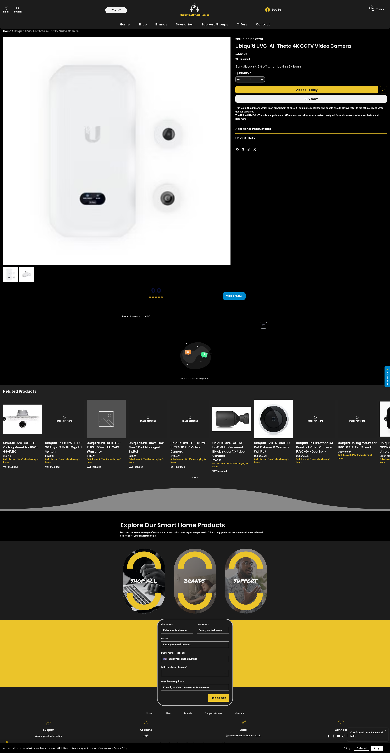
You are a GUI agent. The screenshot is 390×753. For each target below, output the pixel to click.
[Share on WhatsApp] (249, 149)
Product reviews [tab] (131, 316)
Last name (203, 624)
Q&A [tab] (147, 316)
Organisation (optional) (172, 681)
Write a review (234, 295)
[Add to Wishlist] (383, 89)
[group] (195, 436)
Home (7, 31)
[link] (371, 8)
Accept (377, 748)
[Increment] (262, 79)
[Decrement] (238, 79)
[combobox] (195, 673)
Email (164, 638)
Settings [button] (347, 748)
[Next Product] (386, 419)
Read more (240, 119)
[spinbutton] (250, 79)
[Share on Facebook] (237, 149)
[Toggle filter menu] (263, 325)
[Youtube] (338, 736)
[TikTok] (344, 736)
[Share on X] (255, 149)
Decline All (361, 748)
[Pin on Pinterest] (243, 149)
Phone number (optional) (173, 653)
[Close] (386, 748)
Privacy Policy (120, 748)
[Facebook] (328, 736)
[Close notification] (385, 730)
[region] (144, 581)
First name (167, 624)
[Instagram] (333, 736)
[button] (17, 9)
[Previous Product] (4, 419)
